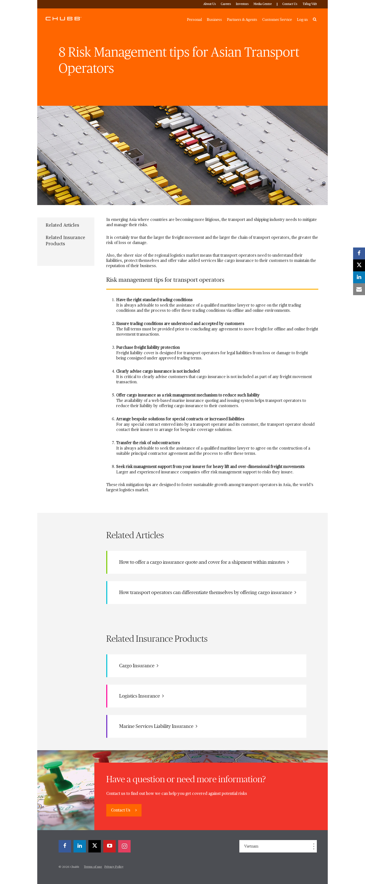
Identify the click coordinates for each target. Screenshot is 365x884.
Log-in (302, 20)
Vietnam (251, 846)
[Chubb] (63, 18)
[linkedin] (79, 846)
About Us (209, 4)
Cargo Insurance (137, 665)
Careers (226, 4)
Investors (242, 4)
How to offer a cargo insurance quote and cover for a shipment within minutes (202, 562)
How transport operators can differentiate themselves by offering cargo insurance (206, 592)
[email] (359, 289)
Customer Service (277, 20)
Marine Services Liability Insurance (156, 726)
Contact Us (289, 4)
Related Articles (62, 225)
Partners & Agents (242, 20)
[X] (94, 846)
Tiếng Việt (310, 4)
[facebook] (65, 846)
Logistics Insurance (140, 696)
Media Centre (263, 4)
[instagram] (124, 846)
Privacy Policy (113, 866)
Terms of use (93, 866)
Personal (194, 20)
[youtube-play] (109, 846)
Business (214, 20)
